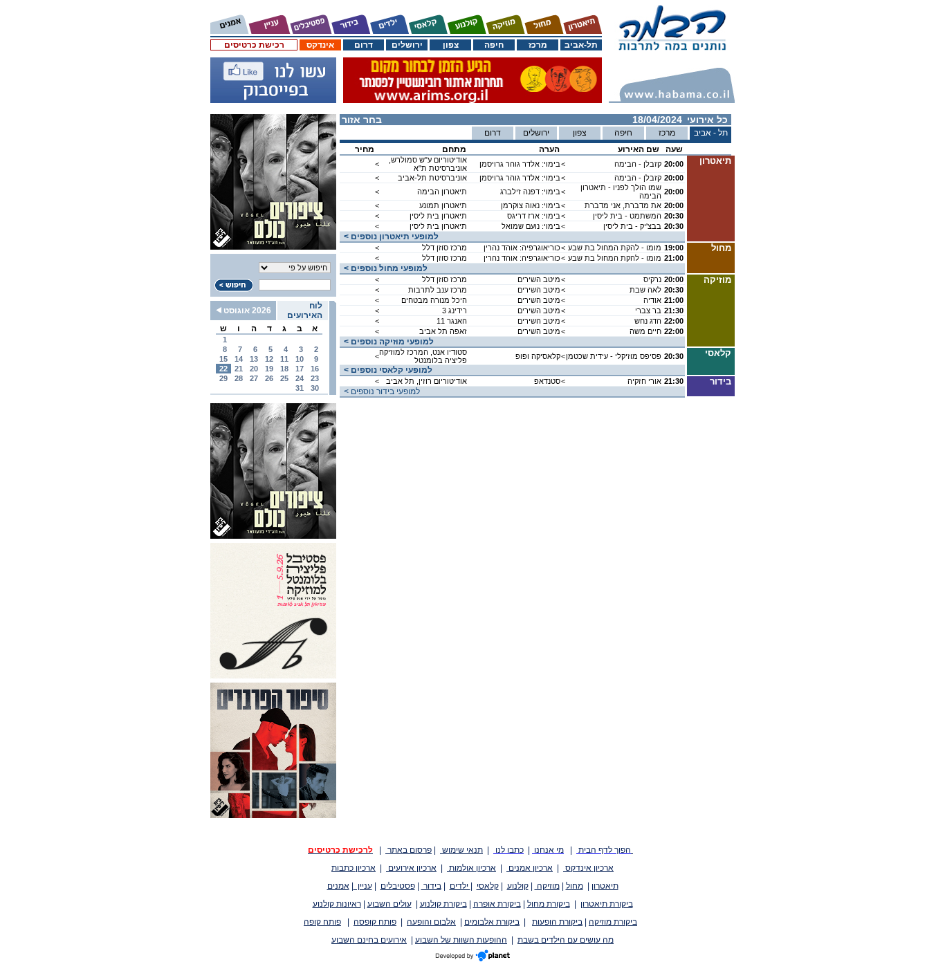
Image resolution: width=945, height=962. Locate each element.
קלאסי (488, 886)
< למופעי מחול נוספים (384, 268)
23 (315, 378)
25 (284, 378)
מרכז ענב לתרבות (437, 290)
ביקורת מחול (548, 904)
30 (315, 388)
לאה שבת (645, 290)
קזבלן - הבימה (637, 164)
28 (239, 378)
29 (223, 378)
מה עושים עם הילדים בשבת (565, 940)
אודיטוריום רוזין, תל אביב (426, 381)
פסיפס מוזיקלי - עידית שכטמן (613, 356)
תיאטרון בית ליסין (438, 216)
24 (299, 378)
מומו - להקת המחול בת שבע (614, 247)
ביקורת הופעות (557, 922)
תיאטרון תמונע (443, 205)
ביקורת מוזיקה (613, 922)
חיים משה (645, 331)
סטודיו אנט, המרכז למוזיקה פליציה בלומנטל (423, 356)
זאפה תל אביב (443, 331)
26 (269, 378)
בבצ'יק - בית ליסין (632, 226)
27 (254, 378)
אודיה (652, 300)
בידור (431, 886)
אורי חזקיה (644, 381)
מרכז (538, 45)
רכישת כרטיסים (254, 45)
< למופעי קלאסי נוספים (386, 370)
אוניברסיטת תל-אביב (432, 178)
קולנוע (518, 886)
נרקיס (652, 279)
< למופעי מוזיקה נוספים (387, 341)
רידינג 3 (454, 310)
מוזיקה (547, 886)
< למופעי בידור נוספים (380, 391)
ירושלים (407, 45)
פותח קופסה (375, 922)
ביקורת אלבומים (492, 922)
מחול (574, 886)
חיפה (494, 45)
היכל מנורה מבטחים (434, 300)
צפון (451, 45)
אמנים (338, 886)
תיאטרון (604, 886)
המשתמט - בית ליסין (627, 216)
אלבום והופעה (431, 922)
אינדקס (320, 45)
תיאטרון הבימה (442, 191)
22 (223, 368)
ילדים (460, 886)
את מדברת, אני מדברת (623, 205)
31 (299, 388)
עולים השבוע (389, 904)
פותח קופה (322, 922)
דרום (363, 45)
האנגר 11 (452, 321)
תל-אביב (581, 45)
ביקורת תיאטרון (606, 904)
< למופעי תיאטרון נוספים (389, 236)
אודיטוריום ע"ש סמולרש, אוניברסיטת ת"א (428, 164)
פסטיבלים (397, 886)
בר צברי (648, 310)
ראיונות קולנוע (337, 904)
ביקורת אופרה (497, 904)
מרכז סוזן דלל (444, 247)
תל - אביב (711, 133)
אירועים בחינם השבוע (369, 940)
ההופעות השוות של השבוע (461, 940)
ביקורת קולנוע (443, 904)
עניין (363, 886)
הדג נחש (647, 321)
